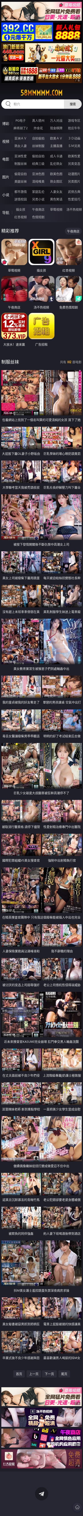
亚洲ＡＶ (20, 138)
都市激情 (20, 191)
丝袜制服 (38, 146)
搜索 (73, 104)
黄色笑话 (56, 199)
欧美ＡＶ (56, 138)
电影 (5, 159)
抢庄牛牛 (74, 128)
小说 (5, 194)
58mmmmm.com (42, 92)
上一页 (34, 1374)
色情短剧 (38, 217)
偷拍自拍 (38, 156)
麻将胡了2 (21, 128)
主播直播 (56, 146)
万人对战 (56, 120)
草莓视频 (56, 209)
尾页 (64, 1374)
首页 (19, 1374)
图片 (5, 177)
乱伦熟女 (56, 163)
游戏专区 (74, 120)
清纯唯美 (38, 181)
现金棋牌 (56, 128)
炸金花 (38, 128)
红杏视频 (20, 217)
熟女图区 (56, 181)
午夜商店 (38, 209)
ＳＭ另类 (74, 146)
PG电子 (20, 120)
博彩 (5, 123)
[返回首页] (77, 1507)
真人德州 (38, 120)
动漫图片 (74, 174)
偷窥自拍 (20, 174)
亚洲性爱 (20, 156)
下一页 (49, 1374)
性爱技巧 (74, 199)
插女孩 (20, 209)
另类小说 (38, 199)
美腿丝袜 (20, 181)
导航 (5, 212)
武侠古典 (74, 191)
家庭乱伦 (38, 191)
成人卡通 (56, 156)
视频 (5, 141)
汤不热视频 (74, 209)
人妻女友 (56, 191)
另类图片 (74, 181)
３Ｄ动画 (74, 138)
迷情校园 (20, 199)
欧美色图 (56, 174)
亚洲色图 (38, 174)
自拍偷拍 (38, 138)
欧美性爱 (74, 156)
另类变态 (74, 163)
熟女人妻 (20, 146)
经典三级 (38, 163)
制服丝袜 (20, 163)
